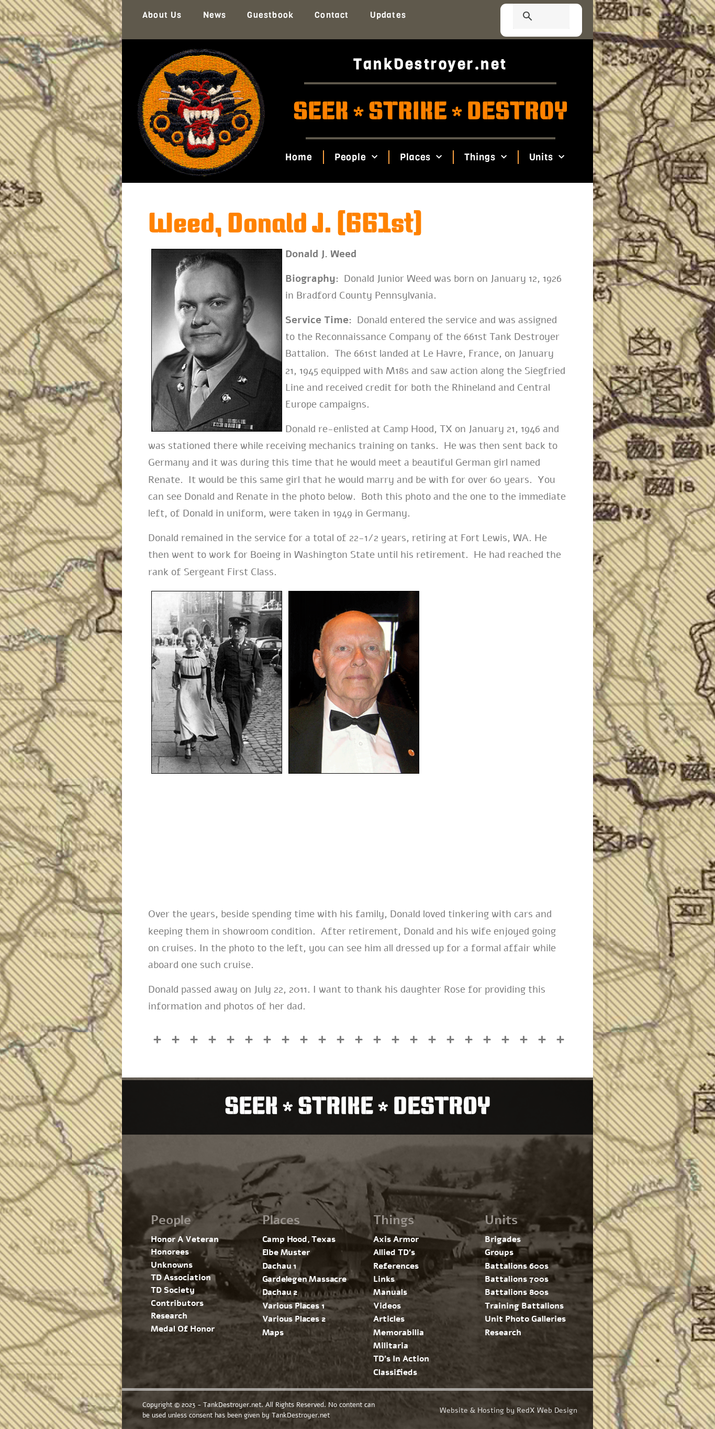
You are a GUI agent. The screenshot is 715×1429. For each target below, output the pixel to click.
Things (479, 157)
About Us (162, 14)
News (215, 14)
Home (298, 157)
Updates (388, 14)
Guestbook (270, 14)
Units (541, 157)
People (350, 157)
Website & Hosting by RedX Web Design (508, 1410)
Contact (332, 14)
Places (415, 157)
